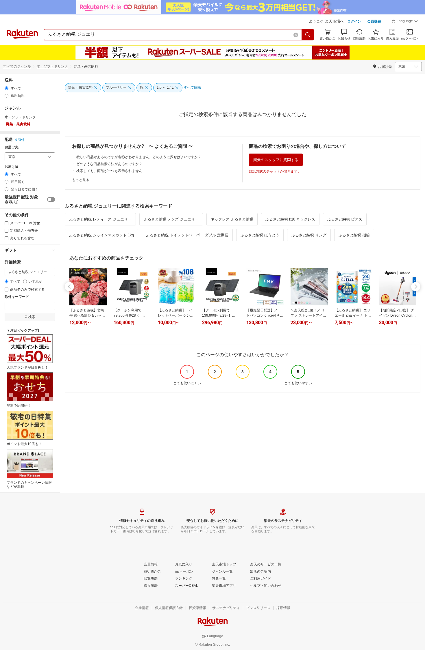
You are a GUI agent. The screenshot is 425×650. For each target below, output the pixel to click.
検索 (31, 317)
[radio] (6, 88)
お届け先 (12, 147)
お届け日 (12, 167)
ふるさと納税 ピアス (344, 219)
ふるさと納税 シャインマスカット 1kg (101, 235)
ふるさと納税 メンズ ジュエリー (171, 219)
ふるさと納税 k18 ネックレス (290, 219)
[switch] (51, 199)
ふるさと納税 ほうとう (260, 235)
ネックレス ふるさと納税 (232, 219)
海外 (21, 140)
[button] (404, 22)
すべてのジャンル (17, 66)
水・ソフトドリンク (52, 66)
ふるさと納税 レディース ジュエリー (100, 219)
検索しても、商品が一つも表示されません (109, 171)
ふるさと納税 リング (308, 235)
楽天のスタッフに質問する (275, 160)
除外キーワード (17, 297)
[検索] (308, 34)
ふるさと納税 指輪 (354, 235)
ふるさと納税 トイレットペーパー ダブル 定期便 (187, 235)
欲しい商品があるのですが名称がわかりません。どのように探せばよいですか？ (138, 157)
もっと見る (80, 180)
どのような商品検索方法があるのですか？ (109, 164)
